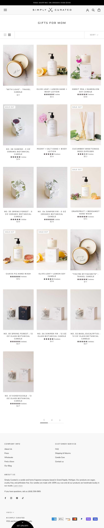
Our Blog (8, 466)
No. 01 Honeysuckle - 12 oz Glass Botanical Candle (18, 398)
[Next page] (60, 420)
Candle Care (60, 457)
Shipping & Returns (63, 453)
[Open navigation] (5, 10)
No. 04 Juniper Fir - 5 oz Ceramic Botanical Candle (52, 214)
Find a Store (9, 461)
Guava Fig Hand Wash (18, 274)
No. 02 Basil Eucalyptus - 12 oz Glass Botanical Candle (85, 336)
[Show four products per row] (9, 35)
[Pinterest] (17, 498)
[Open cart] (99, 9)
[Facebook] (5, 498)
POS (8, 521)
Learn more (17, 486)
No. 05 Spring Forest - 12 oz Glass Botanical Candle (18, 336)
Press (6, 453)
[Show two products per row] (5, 35)
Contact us (59, 461)
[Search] (93, 10)
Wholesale (8, 457)
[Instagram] (11, 498)
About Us (8, 449)
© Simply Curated (15, 518)
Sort (93, 35)
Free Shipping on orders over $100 (52, 3)
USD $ (9, 512)
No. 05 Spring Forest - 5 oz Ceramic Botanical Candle (18, 214)
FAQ (57, 449)
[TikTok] (23, 498)
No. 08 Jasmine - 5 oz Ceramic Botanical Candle (18, 151)
